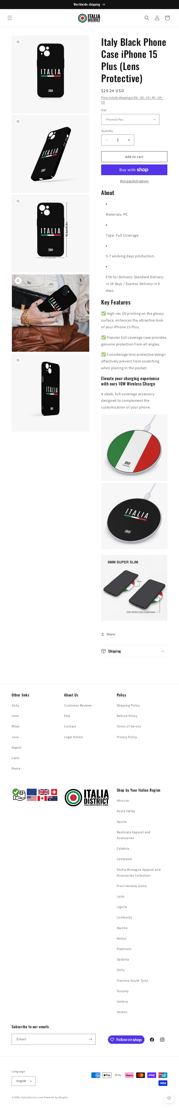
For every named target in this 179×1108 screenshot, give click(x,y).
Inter (15, 716)
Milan (16, 726)
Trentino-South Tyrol (132, 980)
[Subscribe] (90, 1039)
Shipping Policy (128, 705)
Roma (16, 768)
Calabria (123, 848)
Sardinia (123, 959)
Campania (124, 859)
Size (104, 110)
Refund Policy (127, 716)
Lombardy (124, 917)
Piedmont (124, 949)
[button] (10, 18)
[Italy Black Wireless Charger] (134, 551)
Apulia (122, 822)
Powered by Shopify (56, 1097)
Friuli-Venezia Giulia (132, 886)
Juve (15, 737)
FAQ (67, 716)
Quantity (107, 131)
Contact (70, 726)
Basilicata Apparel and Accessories (134, 835)
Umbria (122, 1001)
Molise (122, 938)
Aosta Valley (126, 811)
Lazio (16, 758)
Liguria (122, 907)
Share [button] (111, 634)
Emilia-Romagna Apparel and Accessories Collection (139, 872)
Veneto (122, 1012)
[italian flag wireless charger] (134, 479)
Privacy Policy (127, 737)
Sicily (15, 705)
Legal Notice (73, 737)
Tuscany (123, 991)
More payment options (134, 181)
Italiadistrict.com (32, 1097)
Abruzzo (123, 800)
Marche (122, 928)
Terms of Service (129, 726)
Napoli (17, 747)
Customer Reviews (78, 705)
